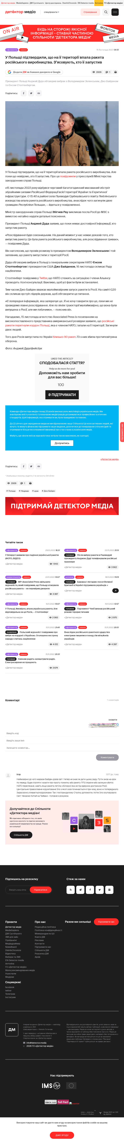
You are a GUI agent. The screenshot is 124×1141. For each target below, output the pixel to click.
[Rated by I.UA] (74, 1103)
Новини (23, 50)
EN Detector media (86, 3)
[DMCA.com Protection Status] (51, 1103)
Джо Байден (49, 491)
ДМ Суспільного (37, 3)
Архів (37, 957)
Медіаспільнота (13, 577)
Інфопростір (12, 50)
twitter (8, 990)
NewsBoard (10, 947)
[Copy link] (39, 93)
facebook (9, 987)
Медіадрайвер (12, 943)
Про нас (40, 922)
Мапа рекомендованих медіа (20, 970)
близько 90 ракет (64, 337)
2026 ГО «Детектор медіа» (39, 1046)
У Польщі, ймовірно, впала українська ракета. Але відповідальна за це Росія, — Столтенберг (31, 610)
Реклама (39, 940)
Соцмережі (13, 982)
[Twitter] (31, 93)
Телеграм (10, 994)
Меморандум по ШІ (44, 933)
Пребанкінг (11, 940)
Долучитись (62, 443)
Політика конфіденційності (48, 930)
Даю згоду (62, 1135)
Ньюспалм (10, 973)
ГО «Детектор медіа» (113, 3)
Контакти (39, 943)
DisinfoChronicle (69, 3)
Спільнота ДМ (21, 835)
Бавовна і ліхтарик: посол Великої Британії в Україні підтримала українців (88, 583)
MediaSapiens (22, 3)
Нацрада (25, 491)
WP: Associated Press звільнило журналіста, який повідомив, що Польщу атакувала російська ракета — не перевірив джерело (32, 585)
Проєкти (11, 922)
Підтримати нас (43, 947)
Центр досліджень (53, 3)
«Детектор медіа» (110, 459)
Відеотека (10, 953)
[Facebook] (24, 93)
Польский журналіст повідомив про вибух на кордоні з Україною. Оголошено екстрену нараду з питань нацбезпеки (31, 635)
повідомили (68, 176)
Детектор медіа (8, 3)
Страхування (90, 12)
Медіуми (9, 977)
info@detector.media (36, 1043)
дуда (36, 491)
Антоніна (99, 3)
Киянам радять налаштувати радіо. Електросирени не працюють (30, 661)
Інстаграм (10, 997)
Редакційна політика (45, 927)
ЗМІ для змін (11, 937)
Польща (11, 491)
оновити (113, 719)
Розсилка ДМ (42, 953)
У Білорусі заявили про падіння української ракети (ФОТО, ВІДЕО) (32, 557)
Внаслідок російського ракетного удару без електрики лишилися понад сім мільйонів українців (87, 635)
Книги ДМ (40, 937)
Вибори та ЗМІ (12, 957)
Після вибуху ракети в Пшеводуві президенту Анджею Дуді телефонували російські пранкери (90, 558)
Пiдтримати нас (106, 921)
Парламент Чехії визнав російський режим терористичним (89, 610)
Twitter (43, 278)
